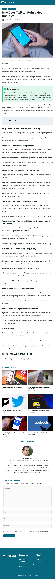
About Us (38, 559)
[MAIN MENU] (53, 3)
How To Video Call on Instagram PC (13, 387)
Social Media (11, 9)
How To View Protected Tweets (12, 411)
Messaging (22, 561)
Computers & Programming (26, 564)
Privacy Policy (40, 561)
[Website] (27, 526)
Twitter (4, 9)
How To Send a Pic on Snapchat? (38, 411)
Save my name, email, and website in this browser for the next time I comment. (26, 531)
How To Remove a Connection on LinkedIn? (39, 387)
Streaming (21, 566)
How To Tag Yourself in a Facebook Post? (13, 433)
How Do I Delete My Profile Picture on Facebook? (40, 433)
